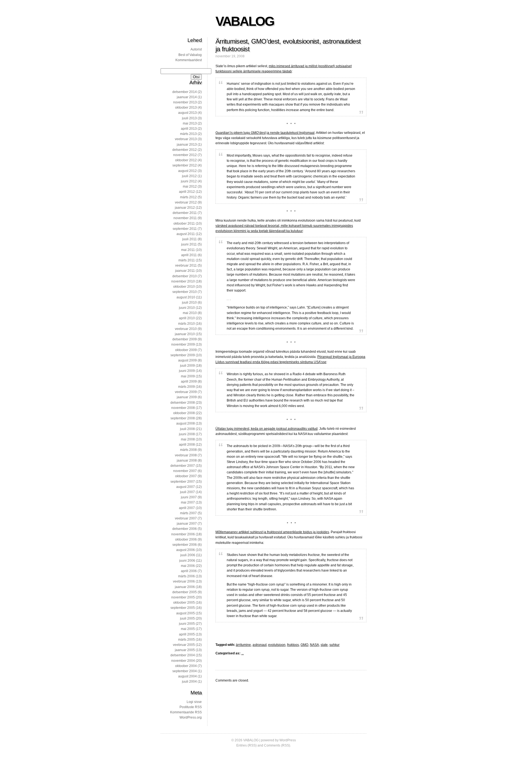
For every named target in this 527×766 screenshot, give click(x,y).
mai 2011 (188, 250)
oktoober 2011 (184, 223)
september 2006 (184, 545)
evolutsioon (276, 645)
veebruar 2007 (186, 518)
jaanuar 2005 (185, 650)
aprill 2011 (189, 255)
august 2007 (185, 487)
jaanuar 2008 (187, 460)
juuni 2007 (189, 497)
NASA (314, 645)
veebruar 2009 (186, 392)
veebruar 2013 (186, 139)
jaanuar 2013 (187, 144)
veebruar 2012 (186, 202)
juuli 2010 (189, 302)
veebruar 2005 (184, 645)
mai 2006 (188, 566)
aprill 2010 (187, 318)
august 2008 (185, 423)
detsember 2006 (184, 529)
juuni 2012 (189, 181)
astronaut (260, 645)
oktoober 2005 (184, 602)
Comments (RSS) (277, 745)
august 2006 (185, 550)
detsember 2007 (182, 466)
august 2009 (187, 360)
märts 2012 (188, 197)
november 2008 (183, 408)
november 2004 (183, 661)
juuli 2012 (189, 176)
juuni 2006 (187, 561)
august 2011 (185, 234)
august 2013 (187, 113)
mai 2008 (188, 439)
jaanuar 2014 (187, 97)
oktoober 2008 (184, 413)
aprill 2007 (187, 508)
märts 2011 (186, 260)
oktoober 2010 (184, 287)
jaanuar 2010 (185, 334)
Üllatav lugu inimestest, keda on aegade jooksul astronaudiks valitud (266, 429)
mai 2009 (188, 376)
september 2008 (182, 418)
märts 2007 (188, 513)
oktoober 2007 (186, 476)
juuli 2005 (187, 618)
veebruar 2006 (184, 581)
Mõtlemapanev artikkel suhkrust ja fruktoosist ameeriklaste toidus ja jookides (272, 532)
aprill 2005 (187, 634)
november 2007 (185, 471)
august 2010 (185, 297)
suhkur (334, 645)
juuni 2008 (187, 434)
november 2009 (183, 344)
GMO (304, 645)
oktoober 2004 (186, 666)
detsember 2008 (182, 403)
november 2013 (185, 102)
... (242, 653)
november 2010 (183, 281)
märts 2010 (186, 324)
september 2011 (185, 229)
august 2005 (185, 613)
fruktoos (293, 645)
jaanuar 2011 (185, 271)
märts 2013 (188, 134)
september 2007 (182, 482)
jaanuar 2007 (187, 523)
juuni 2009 (187, 371)
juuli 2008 (187, 429)
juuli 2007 (187, 492)
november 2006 (183, 534)
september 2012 (184, 165)
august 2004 (187, 676)
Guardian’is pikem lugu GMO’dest (240, 133)
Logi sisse (194, 702)
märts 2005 (186, 639)
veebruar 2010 (186, 329)
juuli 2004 (189, 681)
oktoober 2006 (186, 539)
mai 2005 (188, 629)
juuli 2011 (189, 239)
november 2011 (185, 218)
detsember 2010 (184, 276)
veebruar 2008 (186, 455)
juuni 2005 (187, 624)
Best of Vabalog (190, 55)
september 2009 (182, 355)
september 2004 (184, 671)
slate (324, 645)
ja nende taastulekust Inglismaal (291, 133)
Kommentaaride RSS (186, 712)
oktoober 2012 (186, 160)
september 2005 (182, 608)
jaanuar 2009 (187, 397)
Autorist (196, 49)
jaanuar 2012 (185, 208)
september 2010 (184, 292)
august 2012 (187, 171)
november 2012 (185, 155)
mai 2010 (190, 313)
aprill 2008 (187, 444)
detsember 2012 (184, 150)
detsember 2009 (184, 339)
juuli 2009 (187, 366)
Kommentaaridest (188, 60)
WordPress (287, 740)
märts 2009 (186, 387)
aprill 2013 (189, 129)
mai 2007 (188, 502)
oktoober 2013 (186, 107)
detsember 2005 (184, 592)
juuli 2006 (187, 555)
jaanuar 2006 (185, 587)
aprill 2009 (189, 381)
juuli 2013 (189, 118)
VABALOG (244, 21)
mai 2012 (190, 186)
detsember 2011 (185, 213)
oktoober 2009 (186, 350)
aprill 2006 (189, 571)
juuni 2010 (187, 308)
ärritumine (243, 645)
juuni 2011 (189, 244)
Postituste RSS (191, 707)
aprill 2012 (187, 192)
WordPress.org (191, 717)
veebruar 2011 (186, 265)
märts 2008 (188, 450)
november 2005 (183, 597)
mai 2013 (190, 123)
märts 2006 (186, 576)
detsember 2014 (184, 92)
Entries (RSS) (246, 745)
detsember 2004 (182, 655)
